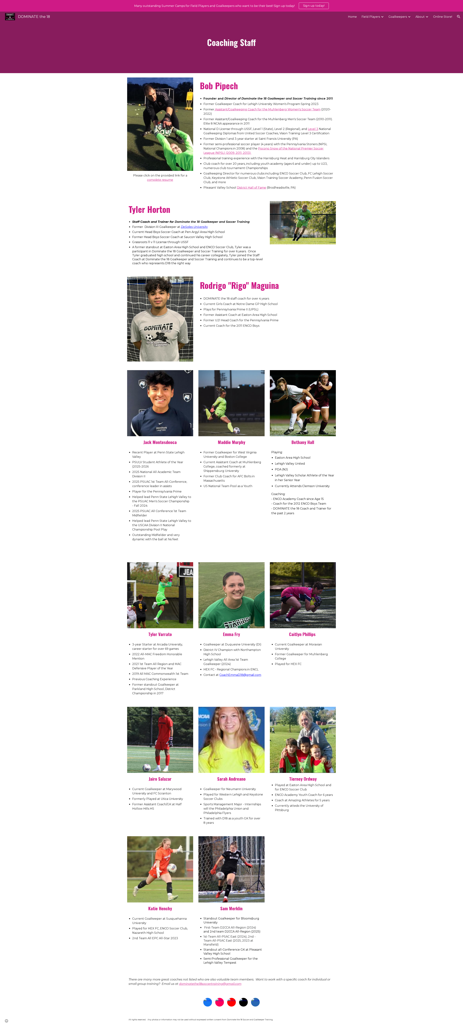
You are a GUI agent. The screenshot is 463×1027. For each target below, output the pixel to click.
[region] (231, 6)
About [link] (420, 16)
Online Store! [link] (442, 16)
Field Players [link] (371, 16)
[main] (231, 42)
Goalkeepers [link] (397, 16)
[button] (458, 16)
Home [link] (352, 16)
